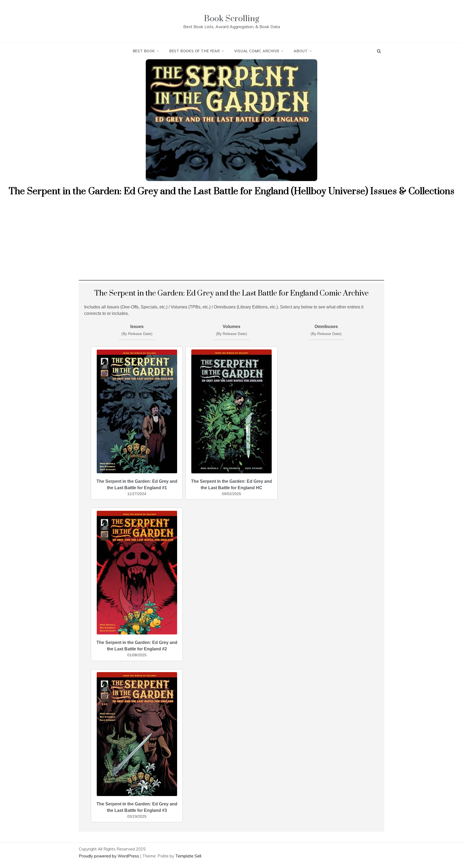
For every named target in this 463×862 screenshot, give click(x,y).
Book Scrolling (231, 18)
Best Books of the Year (194, 51)
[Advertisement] (231, 243)
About (301, 51)
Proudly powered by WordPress (109, 856)
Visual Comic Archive (256, 51)
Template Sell (188, 856)
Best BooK (144, 51)
